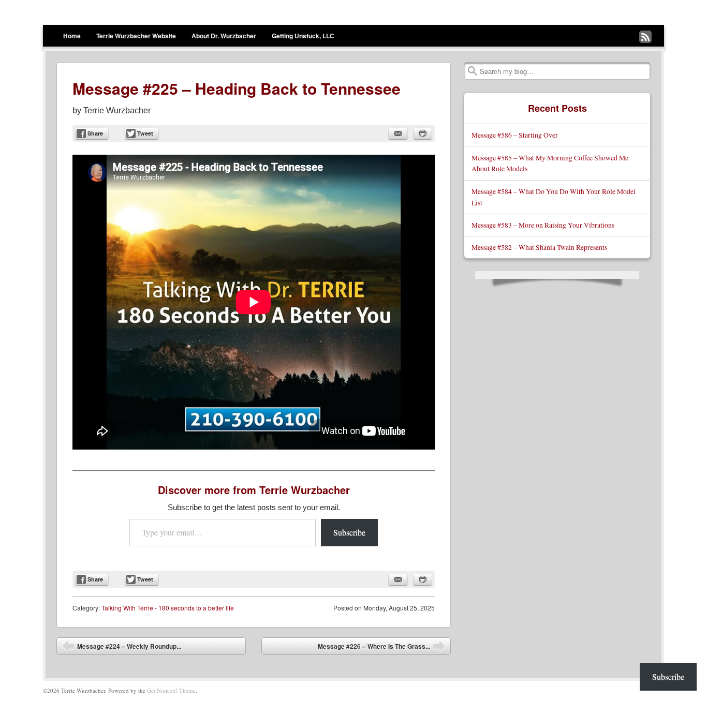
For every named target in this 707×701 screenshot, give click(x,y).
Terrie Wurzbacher (117, 110)
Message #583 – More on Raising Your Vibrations (543, 225)
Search (472, 71)
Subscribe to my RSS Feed (645, 37)
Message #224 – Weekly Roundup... (121, 648)
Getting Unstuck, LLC (303, 35)
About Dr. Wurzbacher (224, 35)
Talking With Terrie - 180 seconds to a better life (167, 607)
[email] (398, 133)
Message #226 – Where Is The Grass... (381, 648)
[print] (423, 133)
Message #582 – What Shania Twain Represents (539, 247)
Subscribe (349, 532)
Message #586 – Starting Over (515, 135)
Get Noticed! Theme (171, 690)
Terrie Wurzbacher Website (136, 35)
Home (72, 35)
